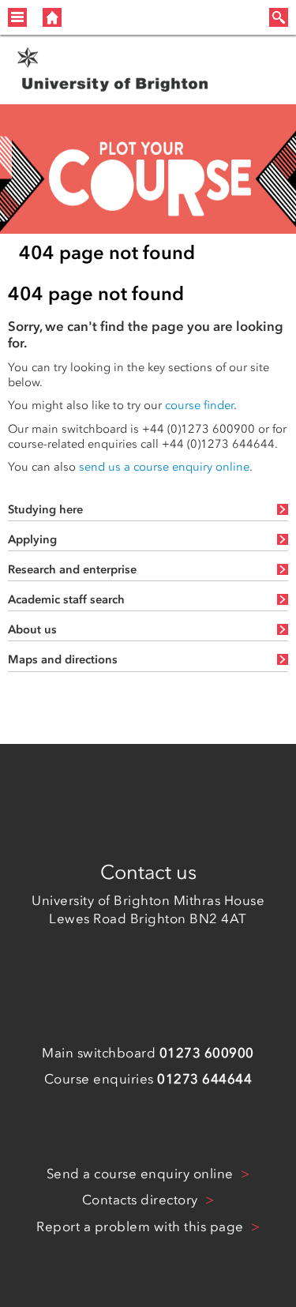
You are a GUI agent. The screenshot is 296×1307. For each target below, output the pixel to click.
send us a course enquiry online (164, 467)
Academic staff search (66, 599)
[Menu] (17, 17)
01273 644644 (204, 1079)
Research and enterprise (72, 569)
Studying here (45, 509)
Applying (32, 539)
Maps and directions (63, 659)
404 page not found (107, 252)
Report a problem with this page (141, 1226)
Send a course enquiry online (142, 1173)
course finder (199, 405)
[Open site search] (278, 17)
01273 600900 (206, 1053)
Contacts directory (142, 1199)
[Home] (52, 17)
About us (32, 629)
